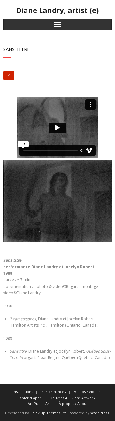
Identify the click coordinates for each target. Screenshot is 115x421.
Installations (23, 391)
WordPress (99, 412)
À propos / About (73, 403)
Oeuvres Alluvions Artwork (72, 397)
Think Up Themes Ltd (48, 412)
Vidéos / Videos (87, 391)
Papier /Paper (29, 397)
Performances (53, 391)
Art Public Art (39, 403)
